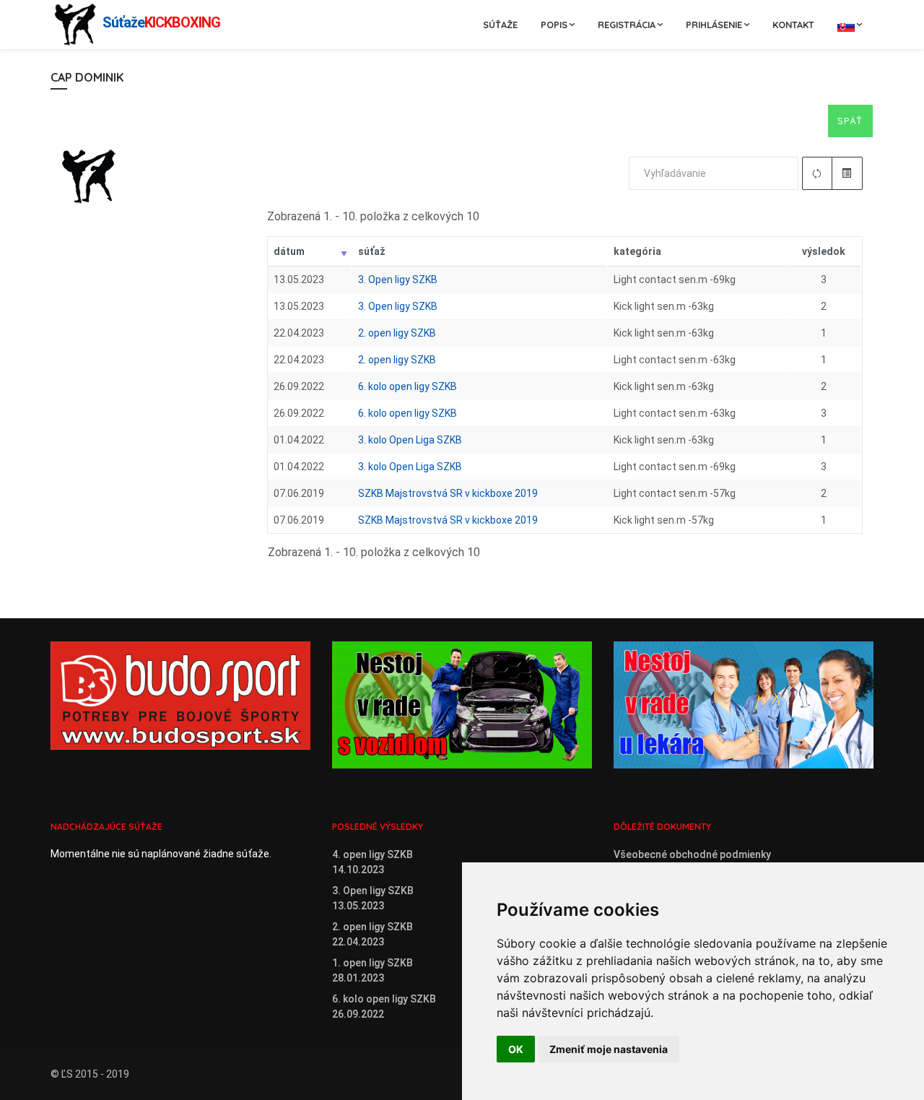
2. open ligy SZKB (397, 333)
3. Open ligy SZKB (397, 279)
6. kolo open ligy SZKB (407, 386)
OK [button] (515, 1049)
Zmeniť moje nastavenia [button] (608, 1049)
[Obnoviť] (817, 173)
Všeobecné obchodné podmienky (692, 854)
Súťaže (500, 24)
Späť (850, 120)
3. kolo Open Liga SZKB (410, 440)
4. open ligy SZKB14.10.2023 (372, 862)
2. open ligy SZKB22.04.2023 (372, 934)
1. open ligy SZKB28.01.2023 (372, 970)
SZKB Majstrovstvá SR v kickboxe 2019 (448, 493)
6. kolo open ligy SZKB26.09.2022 (384, 1006)
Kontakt (793, 24)
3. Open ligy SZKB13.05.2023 (373, 898)
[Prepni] (847, 173)
